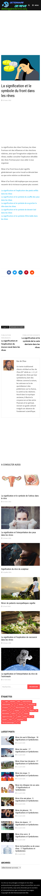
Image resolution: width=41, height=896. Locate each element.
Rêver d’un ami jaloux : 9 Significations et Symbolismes (26, 799)
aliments (12, 701)
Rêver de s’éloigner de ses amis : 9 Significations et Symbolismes (27, 787)
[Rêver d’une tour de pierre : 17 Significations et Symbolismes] (7, 761)
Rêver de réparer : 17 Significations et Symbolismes (26, 823)
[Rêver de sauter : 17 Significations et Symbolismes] (7, 749)
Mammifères (5, 713)
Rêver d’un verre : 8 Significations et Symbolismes (26, 835)
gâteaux (4, 710)
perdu (19, 716)
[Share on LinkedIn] (20, 272)
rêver (10, 719)
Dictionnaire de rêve (21, 893)
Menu (37, 5)
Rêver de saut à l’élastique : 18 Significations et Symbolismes (26, 738)
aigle (6, 701)
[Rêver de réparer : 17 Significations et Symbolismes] (7, 822)
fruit (28, 707)
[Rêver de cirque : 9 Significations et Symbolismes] (7, 773)
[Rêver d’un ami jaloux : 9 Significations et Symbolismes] (7, 798)
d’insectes (5, 707)
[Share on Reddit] (32, 272)
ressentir (4, 719)
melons (13, 713)
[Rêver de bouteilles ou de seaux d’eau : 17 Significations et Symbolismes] (7, 846)
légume (32, 710)
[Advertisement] (20, 30)
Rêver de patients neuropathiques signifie (18, 603)
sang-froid (20, 719)
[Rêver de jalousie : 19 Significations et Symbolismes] (7, 810)
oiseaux (26, 713)
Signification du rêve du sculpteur (14, 569)
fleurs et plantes (20, 707)
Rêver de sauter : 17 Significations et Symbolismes (26, 750)
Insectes (17, 710)
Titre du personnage (8, 722)
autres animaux (26, 701)
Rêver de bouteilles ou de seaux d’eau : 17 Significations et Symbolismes (27, 848)
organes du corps (17, 327)
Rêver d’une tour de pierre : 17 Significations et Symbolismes (26, 762)
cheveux (21, 704)
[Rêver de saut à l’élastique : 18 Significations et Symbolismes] (7, 737)
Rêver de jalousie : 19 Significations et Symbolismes (26, 811)
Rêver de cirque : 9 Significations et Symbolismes (26, 774)
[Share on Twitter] (15, 272)
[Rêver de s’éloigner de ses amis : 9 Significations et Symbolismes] (7, 785)
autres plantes (6, 704)
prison (25, 716)
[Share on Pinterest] (26, 272)
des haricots (31, 704)
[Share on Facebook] (9, 272)
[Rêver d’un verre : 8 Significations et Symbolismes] (7, 834)
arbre (18, 701)
